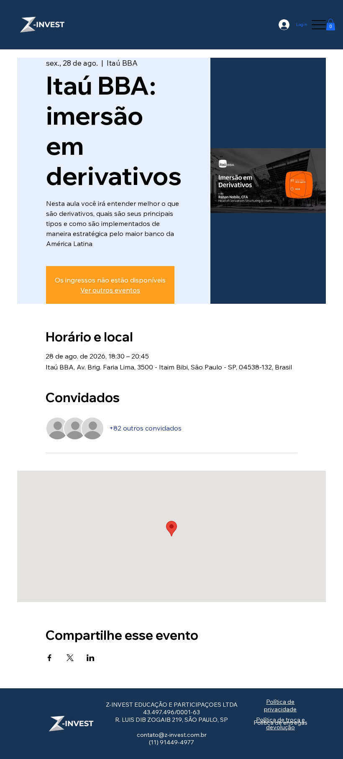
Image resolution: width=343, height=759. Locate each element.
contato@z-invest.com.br (172, 734)
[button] (330, 24)
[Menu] (318, 24)
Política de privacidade (280, 705)
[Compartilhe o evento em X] (70, 657)
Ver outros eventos (110, 290)
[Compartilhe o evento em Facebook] (50, 657)
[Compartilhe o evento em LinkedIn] (91, 657)
